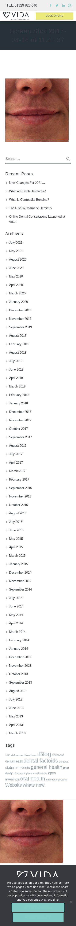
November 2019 (20, 318)
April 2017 (16, 462)
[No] (71, 902)
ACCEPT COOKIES (38, 907)
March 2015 (17, 555)
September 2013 (20, 682)
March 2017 (17, 471)
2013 (7, 755)
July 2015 (15, 521)
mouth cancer (40, 773)
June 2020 (16, 268)
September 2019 (20, 327)
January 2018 (18, 403)
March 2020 (17, 293)
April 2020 (16, 285)
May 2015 (16, 538)
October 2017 (18, 428)
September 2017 (20, 437)
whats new (34, 785)
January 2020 (18, 302)
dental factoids (40, 761)
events (24, 768)
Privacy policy (38, 917)
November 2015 (20, 496)
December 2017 (20, 412)
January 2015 (18, 564)
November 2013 (20, 665)
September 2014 (20, 589)
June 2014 (16, 606)
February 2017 (19, 479)
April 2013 (16, 725)
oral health (32, 779)
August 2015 (17, 513)
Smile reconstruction (56, 779)
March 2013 (17, 733)
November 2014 (20, 581)
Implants (28, 773)
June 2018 (16, 369)
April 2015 (16, 547)
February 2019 (19, 344)
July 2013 (15, 699)
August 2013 (17, 691)
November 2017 (20, 420)
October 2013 (18, 674)
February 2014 (19, 640)
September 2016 (20, 488)
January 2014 (18, 648)
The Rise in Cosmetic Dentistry (30, 208)
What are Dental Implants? (27, 191)
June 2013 (16, 708)
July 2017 (15, 454)
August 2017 (17, 445)
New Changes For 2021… (27, 182)
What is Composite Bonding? (29, 199)
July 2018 (15, 361)
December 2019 (20, 310)
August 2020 (17, 259)
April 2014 (16, 623)
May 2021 (16, 251)
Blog (45, 753)
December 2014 (20, 572)
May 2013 (16, 716)
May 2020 (16, 276)
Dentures (63, 761)
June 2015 (16, 530)
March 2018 (17, 386)
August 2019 (17, 335)
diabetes (12, 768)
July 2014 (15, 598)
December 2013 (20, 657)
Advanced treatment (24, 755)
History (18, 773)
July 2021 (15, 242)
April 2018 (16, 378)
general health (46, 767)
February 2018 (19, 395)
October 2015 (18, 505)
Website (13, 785)
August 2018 (17, 352)
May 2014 (16, 615)
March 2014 (17, 631)
